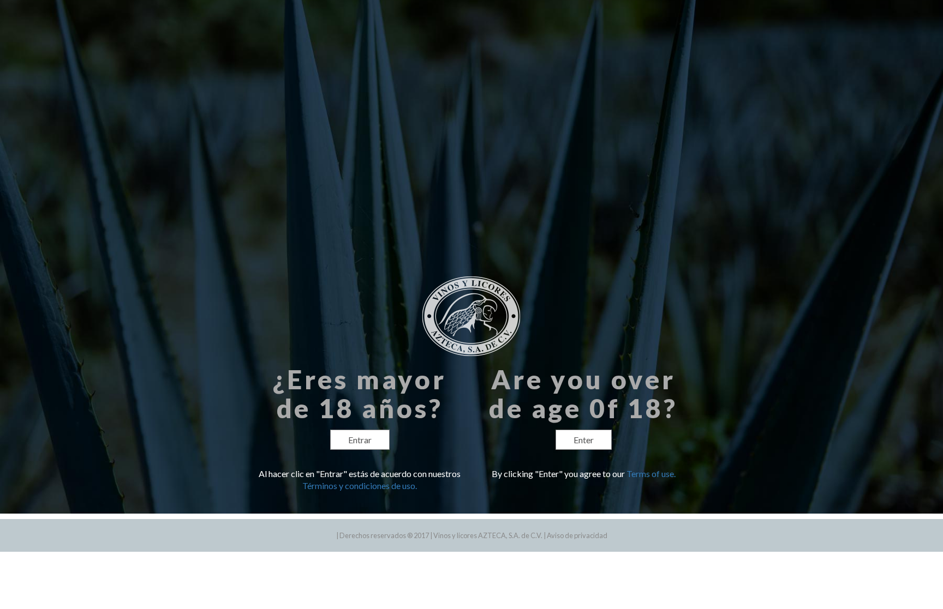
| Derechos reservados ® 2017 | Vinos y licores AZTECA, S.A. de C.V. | (441, 535)
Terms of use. (651, 473)
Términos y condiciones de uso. (359, 485)
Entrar (360, 440)
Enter (584, 440)
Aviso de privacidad (577, 535)
